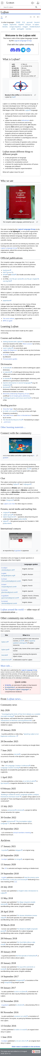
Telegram (9, 500)
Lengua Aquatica (15, 27)
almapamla (19, 980)
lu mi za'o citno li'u (21, 1041)
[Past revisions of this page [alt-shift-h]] (34, 17)
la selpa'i (4, 568)
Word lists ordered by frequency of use (16, 394)
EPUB (5, 275)
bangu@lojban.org (7, 575)
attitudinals (25, 120)
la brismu (19, 810)
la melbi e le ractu (19, 1029)
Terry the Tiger (8, 409)
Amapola (7, 982)
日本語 (18, 22)
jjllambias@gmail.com (8, 592)
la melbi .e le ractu (9, 411)
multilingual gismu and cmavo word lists (16, 398)
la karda (5, 354)
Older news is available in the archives (26, 1047)
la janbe (4, 850)
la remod (4, 601)
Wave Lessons (27, 344)
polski (13, 29)
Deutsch (37, 22)
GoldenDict (6, 385)
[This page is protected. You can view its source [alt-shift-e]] (31, 17)
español (21, 24)
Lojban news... (15, 698)
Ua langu (18, 859)
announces (11, 810)
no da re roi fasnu (20, 991)
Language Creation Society (10, 768)
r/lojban (5, 512)
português (20, 29)
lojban (15, 484)
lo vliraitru (19, 1005)
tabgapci (18, 850)
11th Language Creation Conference (16, 765)
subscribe (22, 519)
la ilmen (4, 579)
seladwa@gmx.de (7, 570)
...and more (7, 422)
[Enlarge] (35, 95)
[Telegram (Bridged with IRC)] (23, 50)
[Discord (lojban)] (12, 50)
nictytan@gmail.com (8, 587)
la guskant (17, 550)
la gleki (3, 573)
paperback (6, 300)
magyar (25, 27)
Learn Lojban (7, 348)
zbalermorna (5, 660)
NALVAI (3, 655)
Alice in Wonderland (24, 415)
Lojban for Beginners (10, 350)
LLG (15, 882)
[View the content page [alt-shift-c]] (2, 17)
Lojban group (7, 515)
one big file (6, 281)
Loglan (27, 110)
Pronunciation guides (10, 359)
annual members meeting (22, 832)
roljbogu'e (26, 484)
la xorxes (4, 590)
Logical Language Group (23, 41)
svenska (28, 29)
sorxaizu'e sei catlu (20, 1016)
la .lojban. (36, 24)
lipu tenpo (4, 783)
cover (9, 272)
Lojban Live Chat (9, 504)
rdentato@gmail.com (8, 603)
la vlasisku (6, 378)
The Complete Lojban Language (16, 689)
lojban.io (4, 642)
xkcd (28, 469)
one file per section (15, 279)
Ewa (13, 97)
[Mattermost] (28, 50)
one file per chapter (30, 279)
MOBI (13, 275)
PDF (4, 272)
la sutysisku (7, 372)
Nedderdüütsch (35, 27)
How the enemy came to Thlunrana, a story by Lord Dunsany (20, 878)
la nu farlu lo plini (29, 781)
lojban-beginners (8, 517)
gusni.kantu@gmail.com (9, 598)
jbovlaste (6, 387)
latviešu (5, 27)
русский (29, 22)
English (5, 24)
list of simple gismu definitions (20, 396)
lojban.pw (4, 649)
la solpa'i (4, 859)
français (28, 24)
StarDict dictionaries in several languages (17, 383)
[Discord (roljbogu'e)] (18, 50)
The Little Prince (8, 415)
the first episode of (26, 956)
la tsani (3, 584)
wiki (21, 641)
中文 (23, 22)
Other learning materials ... (13, 427)
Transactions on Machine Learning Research (15, 720)
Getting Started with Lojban (12, 341)
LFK (5, 868)
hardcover (6, 270)
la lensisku (6, 368)
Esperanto (13, 24)
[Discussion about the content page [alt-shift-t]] (6, 17)
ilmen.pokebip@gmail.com (10, 581)
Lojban (10, 2)
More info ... (6, 665)
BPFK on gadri (7, 321)
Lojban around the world (12, 609)
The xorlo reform (8, 318)
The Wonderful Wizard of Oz (12, 420)
